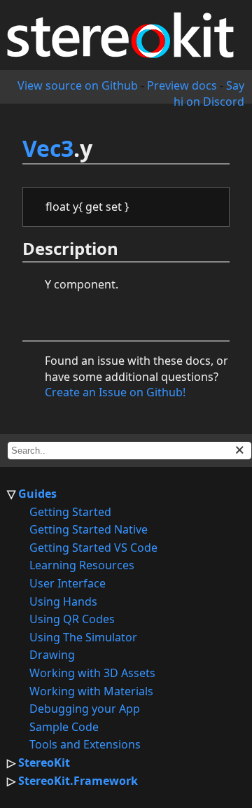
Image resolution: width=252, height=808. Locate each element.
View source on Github (78, 85)
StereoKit (44, 762)
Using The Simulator (83, 637)
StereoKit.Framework (78, 780)
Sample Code (64, 726)
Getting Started (70, 512)
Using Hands (63, 601)
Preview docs (182, 85)
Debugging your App (84, 708)
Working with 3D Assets (92, 673)
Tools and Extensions (85, 744)
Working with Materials (91, 691)
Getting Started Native (88, 529)
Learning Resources (81, 565)
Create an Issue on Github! (115, 392)
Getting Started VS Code (93, 547)
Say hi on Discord (209, 93)
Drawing (52, 654)
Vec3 (48, 148)
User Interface (67, 583)
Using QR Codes (72, 619)
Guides (37, 493)
